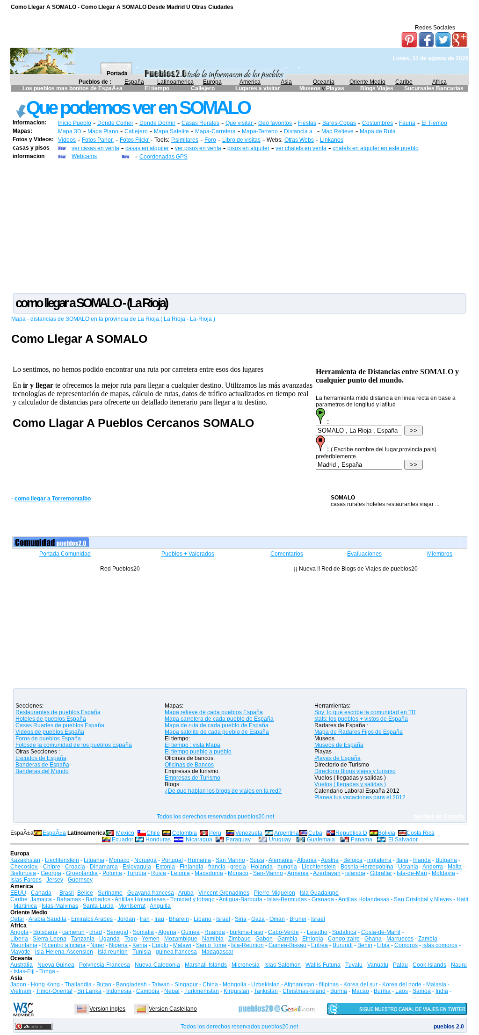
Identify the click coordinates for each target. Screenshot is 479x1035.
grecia (238, 866)
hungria (287, 866)
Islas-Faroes (26, 879)
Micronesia (246, 965)
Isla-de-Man (412, 873)
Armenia (298, 873)
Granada (323, 899)
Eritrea (319, 945)
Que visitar (239, 123)
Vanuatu (377, 965)
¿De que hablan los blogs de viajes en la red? (223, 791)
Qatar (17, 919)
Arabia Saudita (47, 919)
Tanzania (82, 938)
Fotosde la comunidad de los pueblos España (73, 745)
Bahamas (69, 899)
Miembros (439, 553)
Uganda (109, 938)
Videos (67, 140)
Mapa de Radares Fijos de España (358, 732)
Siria (241, 919)
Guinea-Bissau (287, 945)
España (134, 82)
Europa (212, 82)
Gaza (258, 919)
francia (216, 866)
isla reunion (113, 951)
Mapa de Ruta (378, 131)
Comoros (406, 945)
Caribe (404, 82)
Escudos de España (40, 758)
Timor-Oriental (54, 991)
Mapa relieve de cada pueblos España (214, 712)
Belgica (353, 860)
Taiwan (161, 984)
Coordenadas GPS (163, 156)
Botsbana (45, 932)
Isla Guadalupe (319, 893)
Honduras (158, 839)
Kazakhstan (25, 860)
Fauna (407, 123)
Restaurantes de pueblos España (58, 712)
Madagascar (217, 951)
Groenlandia (82, 873)
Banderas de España (42, 764)
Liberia (19, 938)
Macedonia (209, 873)
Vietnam (20, 991)
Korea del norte (401, 984)
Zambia (427, 938)
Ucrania (408, 866)
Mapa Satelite (171, 131)
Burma (338, 991)
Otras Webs (299, 140)
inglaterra (379, 860)
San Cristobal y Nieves (423, 899)
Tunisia (141, 951)
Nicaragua (199, 839)
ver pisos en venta (198, 148)
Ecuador (122, 839)
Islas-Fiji (24, 971)
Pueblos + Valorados (187, 553)
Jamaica (41, 899)
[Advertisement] (239, 225)
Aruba (186, 893)
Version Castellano (173, 1009)
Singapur (186, 984)
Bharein (179, 919)
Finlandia (191, 866)
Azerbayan (327, 873)
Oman (277, 919)
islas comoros (439, 945)
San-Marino (268, 873)
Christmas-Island (304, 991)
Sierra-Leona (49, 938)
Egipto (160, 945)
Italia (402, 860)
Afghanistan (299, 984)
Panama (361, 839)
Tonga (47, 971)
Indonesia (118, 991)
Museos (310, 88)
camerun (73, 932)
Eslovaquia (137, 866)
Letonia (180, 873)
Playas (335, 88)
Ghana (373, 938)
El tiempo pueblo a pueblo (198, 751)
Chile (153, 833)
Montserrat (131, 906)
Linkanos (331, 140)
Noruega (145, 860)
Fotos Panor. (98, 140)
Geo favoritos (275, 123)
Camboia (148, 991)
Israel (223, 919)
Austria (330, 860)
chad (95, 932)
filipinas (329, 984)
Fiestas (307, 123)
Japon (18, 984)
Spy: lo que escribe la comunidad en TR (365, 712)
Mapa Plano (102, 131)
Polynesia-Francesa (104, 965)
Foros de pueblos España (48, 738)
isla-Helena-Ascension (64, 951)
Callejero (203, 88)
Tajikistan (266, 991)
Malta (455, 866)
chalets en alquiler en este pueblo (376, 148)
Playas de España (337, 758)
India (441, 991)
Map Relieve (337, 131)
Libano (202, 919)
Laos (401, 991)
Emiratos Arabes (92, 919)
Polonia (112, 873)
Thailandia (79, 984)
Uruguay (280, 839)
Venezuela (248, 833)
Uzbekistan (265, 984)
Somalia (143, 932)
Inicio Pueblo (74, 123)
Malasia (436, 984)
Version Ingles (107, 1009)
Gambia (287, 938)
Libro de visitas (241, 140)
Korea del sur (360, 984)
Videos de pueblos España (49, 732)
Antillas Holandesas (140, 899)
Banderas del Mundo (42, 771)
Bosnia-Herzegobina (367, 866)
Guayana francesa (150, 893)
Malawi (182, 945)
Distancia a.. (299, 131)
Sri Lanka (89, 991)
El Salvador (403, 839)
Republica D (351, 833)
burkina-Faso (246, 932)
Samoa (422, 991)
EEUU (18, 893)
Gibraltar (381, 873)
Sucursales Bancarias (434, 88)
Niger (97, 945)
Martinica (25, 906)
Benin (364, 945)
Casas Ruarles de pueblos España (59, 725)
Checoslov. (24, 866)
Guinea (190, 932)
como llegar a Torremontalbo (53, 498)
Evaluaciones (364, 553)
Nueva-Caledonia (157, 965)
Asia (286, 82)
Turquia (136, 873)
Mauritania (23, 945)
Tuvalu (354, 965)
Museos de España (338, 745)
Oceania (323, 82)
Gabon (264, 938)
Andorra (432, 866)
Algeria (167, 932)
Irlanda (422, 860)
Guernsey (80, 879)
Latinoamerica (175, 82)
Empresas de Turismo (192, 777)
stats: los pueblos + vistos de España (361, 719)
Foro (210, 140)
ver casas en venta (95, 148)
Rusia (158, 873)
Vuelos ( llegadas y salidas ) (350, 784)
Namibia (213, 938)
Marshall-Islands (206, 965)
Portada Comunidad (65, 553)
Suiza (257, 860)
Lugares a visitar (257, 88)
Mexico (125, 833)
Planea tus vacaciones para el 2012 (360, 797)
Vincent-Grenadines (223, 893)
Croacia (75, 866)
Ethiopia (312, 938)
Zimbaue (239, 938)
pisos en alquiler (248, 148)
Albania (307, 860)
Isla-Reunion (247, 945)
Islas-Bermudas (287, 899)
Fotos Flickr (135, 140)
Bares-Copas (339, 123)
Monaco (119, 860)
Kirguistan (236, 991)
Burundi (343, 945)
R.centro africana (64, 945)
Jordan (126, 919)
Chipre (51, 866)
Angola (19, 932)
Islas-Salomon (282, 965)
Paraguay (238, 839)
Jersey (54, 879)
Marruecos (400, 938)
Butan (103, 984)
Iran (145, 919)
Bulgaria (446, 860)
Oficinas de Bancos (189, 764)
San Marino (230, 860)
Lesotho (317, 932)
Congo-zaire (344, 938)
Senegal (117, 932)
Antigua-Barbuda (240, 899)
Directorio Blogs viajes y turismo (355, 771)
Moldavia (443, 873)
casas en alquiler (147, 148)
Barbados (98, 899)
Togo (130, 938)
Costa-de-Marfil (380, 932)
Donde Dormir (157, 123)
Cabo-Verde (283, 932)
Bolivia (386, 833)
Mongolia (235, 984)
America (250, 82)
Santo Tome (211, 945)
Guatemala (321, 839)
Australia (21, 965)
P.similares (184, 140)
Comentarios (286, 553)
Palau (400, 965)
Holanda (262, 866)
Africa (439, 82)
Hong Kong (45, 984)
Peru (215, 833)
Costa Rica (420, 833)
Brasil (66, 893)
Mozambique (180, 938)
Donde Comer (115, 123)
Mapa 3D (69, 131)
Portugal (172, 860)
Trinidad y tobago (192, 899)
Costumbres (377, 123)
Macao (360, 991)
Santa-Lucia (98, 906)
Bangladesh (131, 984)
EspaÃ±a (54, 833)
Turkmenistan (201, 991)
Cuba (315, 833)
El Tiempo (434, 123)
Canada (41, 893)
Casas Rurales (200, 123)
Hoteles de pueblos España (50, 719)
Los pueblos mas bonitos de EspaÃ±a (72, 88)
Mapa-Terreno (260, 131)
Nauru (459, 965)
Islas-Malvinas (60, 906)
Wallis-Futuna (323, 965)
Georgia (51, 873)
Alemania (281, 860)
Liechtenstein (62, 860)
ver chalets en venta (301, 148)
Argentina (286, 833)
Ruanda (214, 932)
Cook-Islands (429, 965)
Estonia (165, 866)
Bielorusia (23, 873)
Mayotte (20, 951)
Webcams (84, 156)
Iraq (159, 919)
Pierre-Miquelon (274, 893)
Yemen (151, 938)
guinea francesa (176, 951)
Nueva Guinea (55, 965)
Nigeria (118, 945)
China (210, 984)
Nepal (172, 991)
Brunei (298, 919)
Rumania (199, 860)
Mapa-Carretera (215, 131)
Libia (383, 945)
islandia (355, 873)
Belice (85, 893)
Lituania (94, 860)
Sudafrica (344, 932)
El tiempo (157, 88)
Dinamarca (104, 866)
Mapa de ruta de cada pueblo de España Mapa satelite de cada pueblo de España (217, 728)
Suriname (110, 893)
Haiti (462, 899)
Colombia (184, 833)
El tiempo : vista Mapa (192, 745)
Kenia (139, 945)
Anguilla (160, 906)
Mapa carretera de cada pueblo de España (219, 719)
